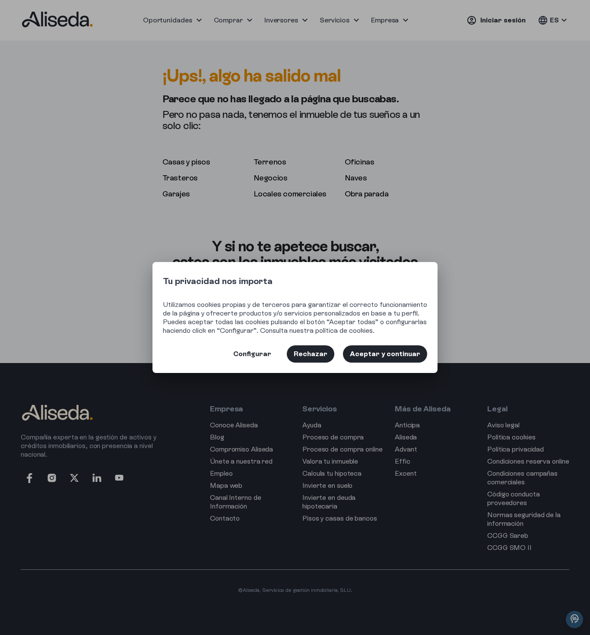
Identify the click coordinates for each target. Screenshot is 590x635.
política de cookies (344, 330)
